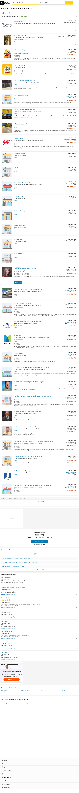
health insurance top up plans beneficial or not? (13, 566)
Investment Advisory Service (33, 428)
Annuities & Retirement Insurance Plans (35, 369)
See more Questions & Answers (39, 569)
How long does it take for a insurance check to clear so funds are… (17, 558)
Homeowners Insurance (31, 23)
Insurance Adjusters (6, 703)
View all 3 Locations (71, 269)
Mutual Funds (29, 472)
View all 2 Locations (71, 96)
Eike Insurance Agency (6, 631)
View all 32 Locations (71, 290)
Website (15, 25)
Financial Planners (30, 398)
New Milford (4, 692)
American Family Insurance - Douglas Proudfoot (13, 587)
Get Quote (19, 282)
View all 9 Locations (71, 486)
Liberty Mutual (18, 21)
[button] (76, 2)
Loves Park (4, 690)
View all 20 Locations (71, 397)
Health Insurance (25, 635)
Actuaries (29, 702)
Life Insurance (51, 23)
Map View (6, 13)
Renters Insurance (36, 270)
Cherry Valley (43, 690)
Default (74, 13)
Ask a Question (40, 554)
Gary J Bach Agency (20, 35)
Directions (20, 39)
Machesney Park (25, 690)
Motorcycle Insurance (43, 23)
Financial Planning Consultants (33, 305)
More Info (20, 25)
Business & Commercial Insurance (34, 184)
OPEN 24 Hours (23, 16)
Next (46, 504)
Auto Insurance (17, 23)
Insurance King (4, 611)
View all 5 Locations (71, 354)
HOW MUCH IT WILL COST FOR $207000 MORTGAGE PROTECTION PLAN (20, 562)
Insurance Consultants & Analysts (34, 82)
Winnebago (62, 690)
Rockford (10, 498)
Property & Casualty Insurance (28, 37)
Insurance (23, 23)
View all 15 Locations (71, 322)
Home (2, 498)
